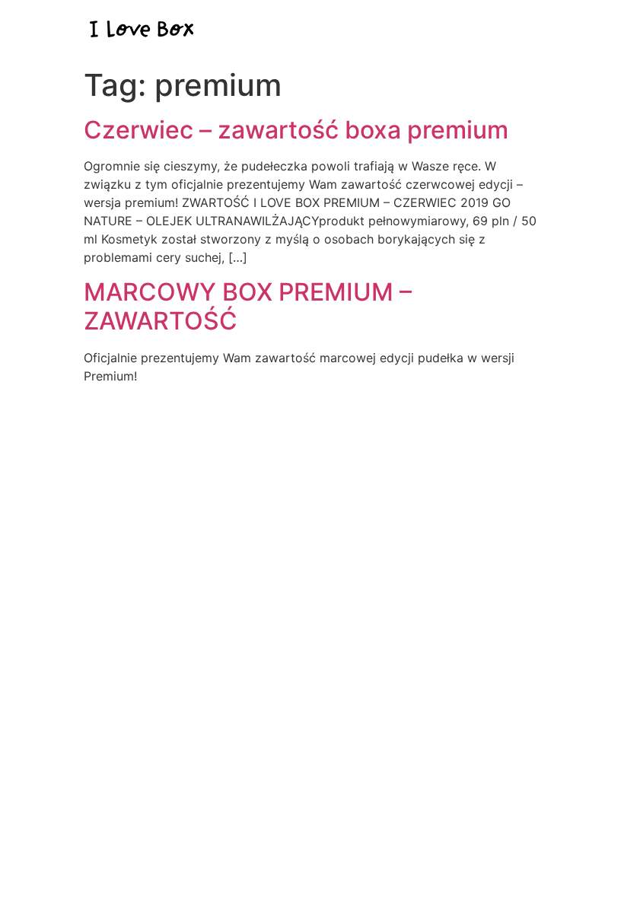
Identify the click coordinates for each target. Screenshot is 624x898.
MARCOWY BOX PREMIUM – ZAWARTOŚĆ (248, 306)
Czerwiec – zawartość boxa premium (296, 130)
